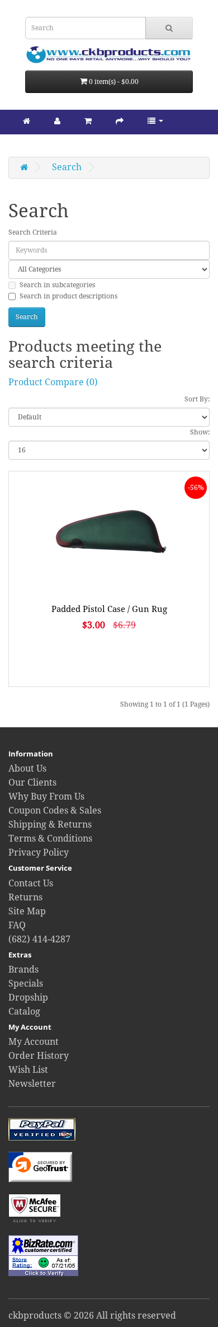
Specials (25, 983)
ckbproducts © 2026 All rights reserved (92, 1315)
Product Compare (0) (53, 382)
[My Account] (57, 120)
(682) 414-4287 (39, 939)
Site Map (27, 911)
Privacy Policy (38, 852)
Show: (200, 432)
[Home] (26, 120)
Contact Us (30, 883)
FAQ (17, 925)
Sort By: (197, 399)
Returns (25, 897)
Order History (38, 1055)
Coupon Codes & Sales (54, 810)
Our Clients (32, 782)
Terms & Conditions (50, 838)
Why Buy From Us (46, 796)
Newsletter (32, 1083)
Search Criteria (32, 232)
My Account (33, 1041)
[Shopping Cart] (88, 120)
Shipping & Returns (50, 824)
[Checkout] (120, 120)
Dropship (28, 997)
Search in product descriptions (68, 296)
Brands (23, 969)
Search (67, 167)
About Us (27, 768)
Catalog (24, 1011)
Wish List (28, 1069)
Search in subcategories (57, 285)
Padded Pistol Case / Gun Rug (109, 609)
